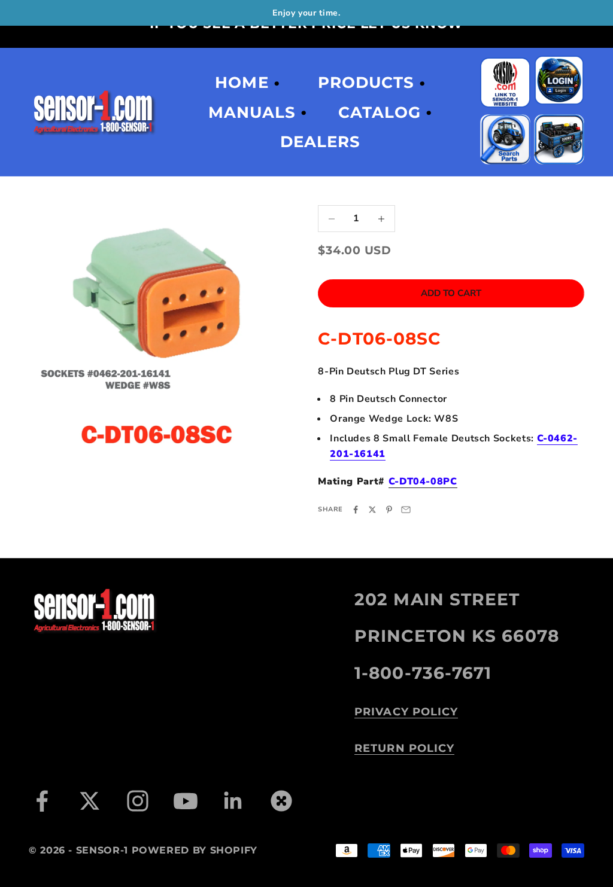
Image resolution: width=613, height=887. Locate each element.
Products (366, 82)
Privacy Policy (406, 711)
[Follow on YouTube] (185, 801)
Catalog (379, 112)
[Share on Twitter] (372, 509)
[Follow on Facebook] (42, 801)
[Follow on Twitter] (90, 801)
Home (241, 82)
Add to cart (451, 293)
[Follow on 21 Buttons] (281, 801)
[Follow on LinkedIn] (233, 801)
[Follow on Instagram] (138, 801)
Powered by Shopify (195, 850)
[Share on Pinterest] (389, 509)
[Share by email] (406, 509)
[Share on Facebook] (355, 509)
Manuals (252, 112)
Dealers (320, 141)
